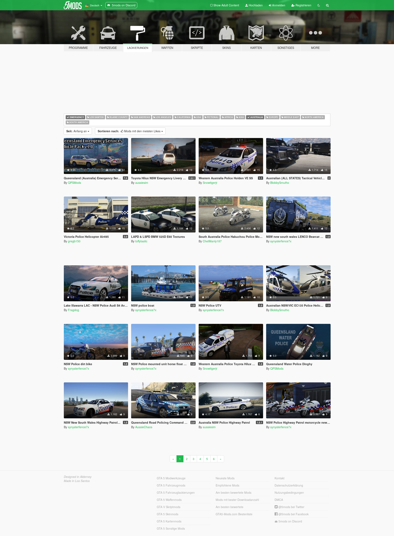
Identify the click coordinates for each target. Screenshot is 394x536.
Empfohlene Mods (227, 485)
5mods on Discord (290, 521)
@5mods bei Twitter (291, 507)
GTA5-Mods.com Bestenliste (234, 514)
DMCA (279, 500)
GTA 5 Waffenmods (169, 500)
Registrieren (303, 5)
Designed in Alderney (78, 477)
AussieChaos (143, 427)
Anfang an (77, 131)
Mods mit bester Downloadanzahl (237, 500)
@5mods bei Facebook (293, 514)
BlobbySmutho (279, 183)
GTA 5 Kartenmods (169, 521)
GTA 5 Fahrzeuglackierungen (176, 492)
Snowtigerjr (210, 183)
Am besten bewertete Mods (233, 492)
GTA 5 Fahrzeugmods (171, 485)
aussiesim (141, 183)
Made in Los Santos (77, 481)
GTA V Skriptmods (168, 507)
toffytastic (141, 241)
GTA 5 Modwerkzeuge (171, 478)
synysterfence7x (280, 241)
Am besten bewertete (229, 507)
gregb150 (74, 241)
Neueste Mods (225, 478)
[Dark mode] (318, 5)
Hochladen (255, 5)
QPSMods (74, 183)
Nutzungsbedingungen (289, 492)
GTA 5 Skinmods (167, 514)
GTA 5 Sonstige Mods (171, 528)
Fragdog (73, 310)
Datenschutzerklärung (289, 485)
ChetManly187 (212, 241)
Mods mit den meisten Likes (129, 131)
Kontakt (279, 478)
